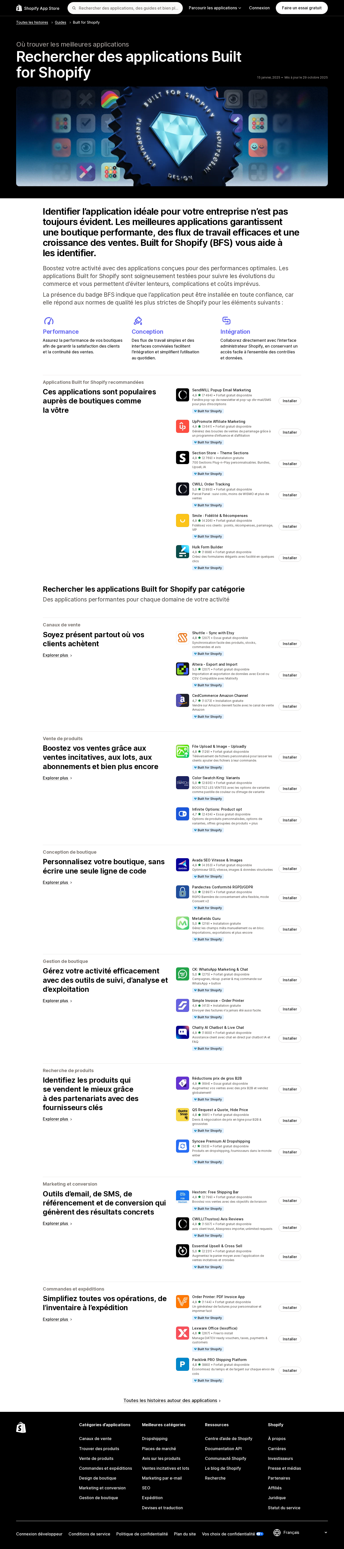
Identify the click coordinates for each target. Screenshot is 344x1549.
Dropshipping (154, 1438)
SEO (146, 1487)
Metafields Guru (206, 918)
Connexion (259, 7)
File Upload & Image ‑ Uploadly (219, 746)
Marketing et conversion (102, 1487)
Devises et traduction (162, 1507)
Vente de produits (96, 1458)
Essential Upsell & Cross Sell (217, 1246)
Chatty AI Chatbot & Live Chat (218, 1027)
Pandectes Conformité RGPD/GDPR (222, 887)
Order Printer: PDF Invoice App (218, 1297)
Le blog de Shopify (223, 1468)
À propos (277, 1438)
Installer (290, 401)
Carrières (277, 1448)
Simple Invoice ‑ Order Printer (218, 1000)
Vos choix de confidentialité (228, 1533)
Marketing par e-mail (162, 1478)
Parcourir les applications (213, 7)
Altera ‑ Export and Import (214, 664)
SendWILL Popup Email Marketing (221, 390)
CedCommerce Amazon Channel (220, 695)
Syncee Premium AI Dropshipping (221, 1141)
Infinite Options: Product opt (217, 809)
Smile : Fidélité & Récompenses (220, 515)
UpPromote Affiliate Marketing (218, 421)
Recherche (215, 1478)
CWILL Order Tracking (211, 484)
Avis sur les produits (161, 1458)
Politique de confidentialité (142, 1533)
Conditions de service (89, 1533)
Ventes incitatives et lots (165, 1468)
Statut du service (284, 1507)
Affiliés (275, 1487)
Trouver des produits (99, 1448)
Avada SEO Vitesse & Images (217, 860)
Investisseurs (280, 1458)
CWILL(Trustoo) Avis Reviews (218, 1219)
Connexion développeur (39, 1533)
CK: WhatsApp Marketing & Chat (220, 969)
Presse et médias (284, 1468)
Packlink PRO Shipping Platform (219, 1359)
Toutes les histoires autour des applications (170, 1400)
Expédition (152, 1497)
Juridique (277, 1497)
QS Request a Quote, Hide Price (220, 1110)
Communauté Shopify (225, 1458)
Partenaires (279, 1478)
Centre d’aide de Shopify (228, 1438)
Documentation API (223, 1448)
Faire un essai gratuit (302, 7)
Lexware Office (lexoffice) (214, 1328)
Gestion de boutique (98, 1497)
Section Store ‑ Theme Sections (220, 453)
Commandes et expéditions (105, 1468)
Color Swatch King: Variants (216, 778)
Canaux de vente (95, 1438)
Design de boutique (97, 1478)
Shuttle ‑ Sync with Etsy (213, 633)
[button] (238, 401)
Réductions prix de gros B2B (217, 1078)
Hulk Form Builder (207, 547)
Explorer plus (56, 655)
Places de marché (159, 1448)
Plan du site (185, 1533)
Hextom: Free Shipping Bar (215, 1192)
